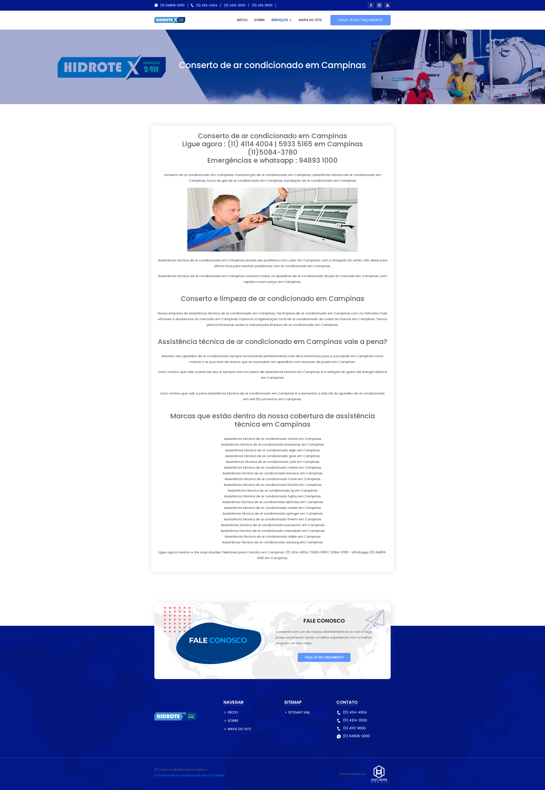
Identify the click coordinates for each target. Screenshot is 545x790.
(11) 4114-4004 (206, 5)
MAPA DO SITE (310, 19)
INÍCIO (242, 19)
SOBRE (259, 19)
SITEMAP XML (299, 712)
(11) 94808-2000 (172, 5)
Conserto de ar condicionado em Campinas (189, 775)
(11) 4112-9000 (262, 5)
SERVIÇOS (280, 19)
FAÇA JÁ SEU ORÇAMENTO (360, 19)
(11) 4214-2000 (234, 5)
